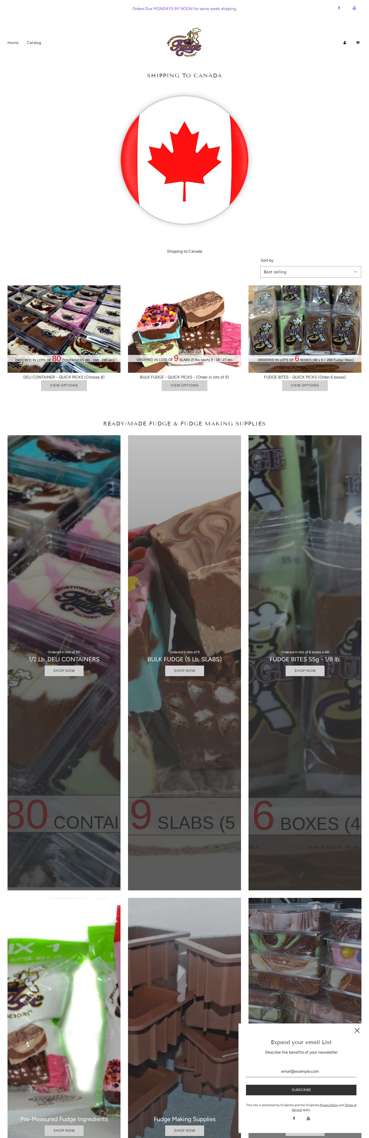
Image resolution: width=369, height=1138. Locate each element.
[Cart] (358, 42)
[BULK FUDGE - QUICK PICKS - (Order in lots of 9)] (184, 329)
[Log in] (344, 42)
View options (64, 385)
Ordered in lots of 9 (184, 652)
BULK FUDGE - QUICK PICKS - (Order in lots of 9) (184, 377)
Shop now (64, 671)
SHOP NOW (64, 1130)
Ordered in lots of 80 (64, 652)
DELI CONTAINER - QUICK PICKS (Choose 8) (64, 377)
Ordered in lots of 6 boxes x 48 (305, 652)
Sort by (267, 260)
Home (13, 42)
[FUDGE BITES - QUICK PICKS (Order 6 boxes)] (305, 329)
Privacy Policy (329, 1105)
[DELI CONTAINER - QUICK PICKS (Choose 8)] (64, 329)
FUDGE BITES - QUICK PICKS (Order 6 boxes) (305, 377)
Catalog (34, 42)
